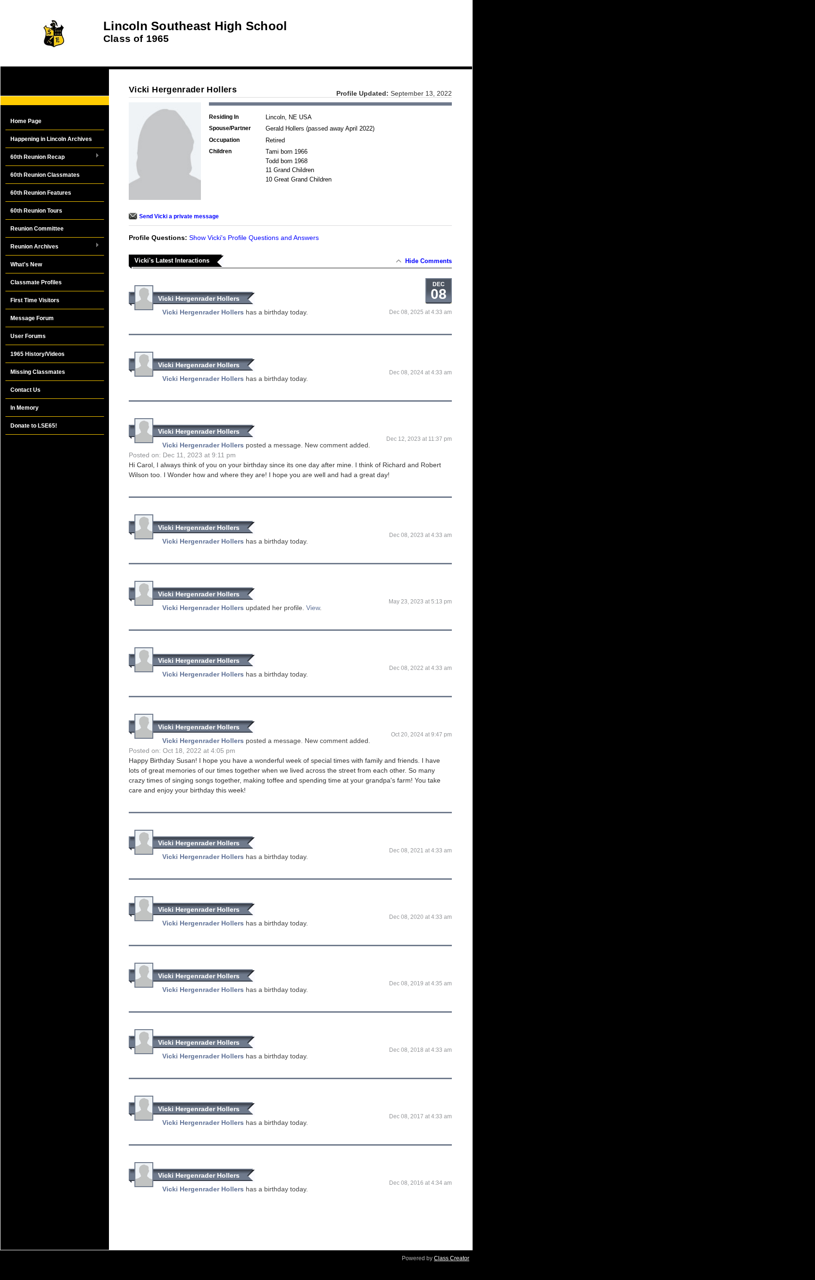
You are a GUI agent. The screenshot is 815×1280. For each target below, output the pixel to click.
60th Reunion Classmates (45, 175)
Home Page (26, 121)
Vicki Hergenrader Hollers (199, 298)
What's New (26, 264)
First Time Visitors (34, 300)
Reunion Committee (37, 228)
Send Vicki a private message (179, 216)
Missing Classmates (37, 372)
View (313, 607)
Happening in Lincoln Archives (51, 139)
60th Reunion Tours (36, 210)
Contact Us (25, 390)
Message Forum (32, 318)
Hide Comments (428, 260)
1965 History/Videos (37, 354)
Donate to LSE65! (33, 425)
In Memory (24, 408)
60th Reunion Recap (35, 157)
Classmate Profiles (36, 282)
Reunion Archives (31, 247)
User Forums (28, 336)
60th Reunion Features (40, 193)
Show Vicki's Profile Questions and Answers (254, 237)
